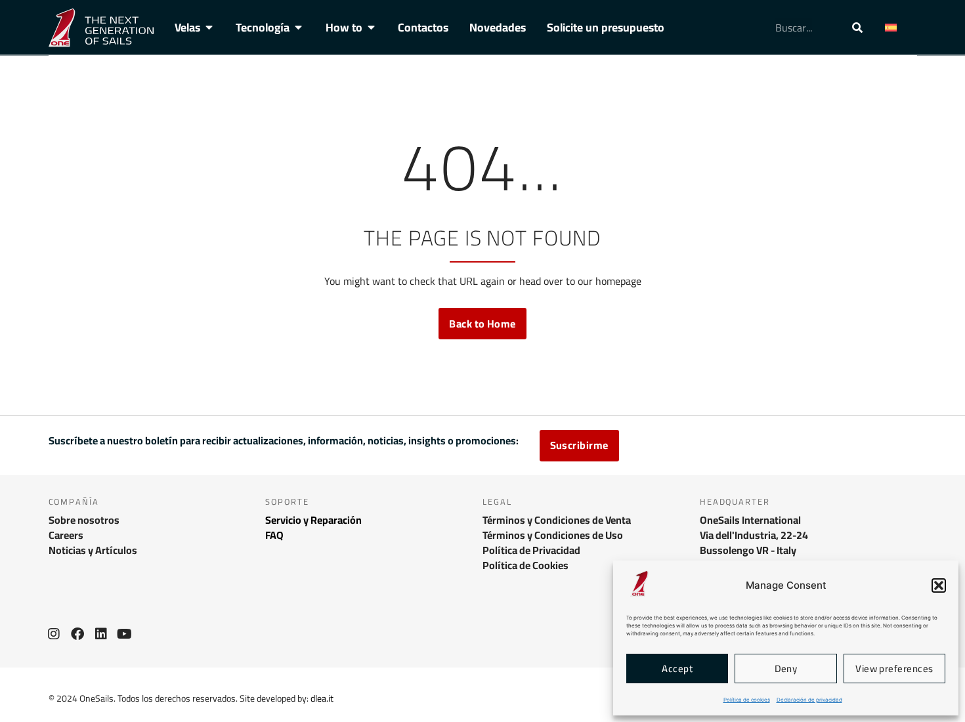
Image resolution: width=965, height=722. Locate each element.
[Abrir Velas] (209, 27)
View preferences (894, 668)
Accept (677, 668)
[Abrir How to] (371, 27)
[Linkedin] (101, 634)
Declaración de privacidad (809, 699)
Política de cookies (746, 699)
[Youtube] (125, 634)
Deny (786, 668)
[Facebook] (77, 634)
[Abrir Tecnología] (299, 27)
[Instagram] (54, 634)
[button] (938, 585)
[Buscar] (857, 27)
